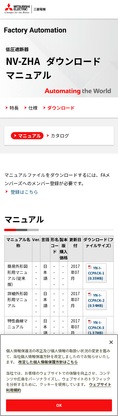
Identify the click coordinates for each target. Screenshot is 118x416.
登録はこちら (23, 191)
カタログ (60, 135)
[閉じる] (111, 342)
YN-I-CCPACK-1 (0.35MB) (96, 272)
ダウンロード (61, 107)
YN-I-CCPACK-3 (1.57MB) (96, 327)
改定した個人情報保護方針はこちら (48, 362)
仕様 (33, 107)
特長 (14, 107)
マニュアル (29, 135)
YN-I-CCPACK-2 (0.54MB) (96, 300)
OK (59, 405)
